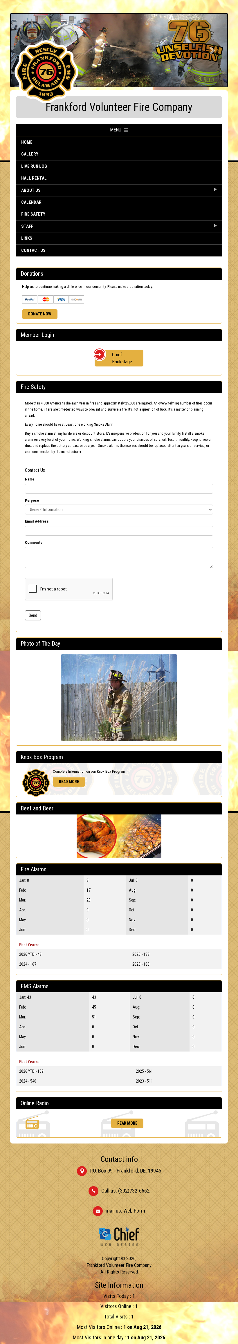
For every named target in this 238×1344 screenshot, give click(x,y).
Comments (33, 542)
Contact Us (33, 250)
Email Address (37, 521)
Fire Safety (33, 214)
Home (27, 142)
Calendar (31, 202)
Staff (27, 226)
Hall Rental (34, 178)
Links (26, 238)
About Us (31, 190)
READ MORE (69, 781)
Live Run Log (34, 166)
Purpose (32, 500)
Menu (117, 130)
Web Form (134, 1210)
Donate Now (39, 314)
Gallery (29, 154)
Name (29, 479)
